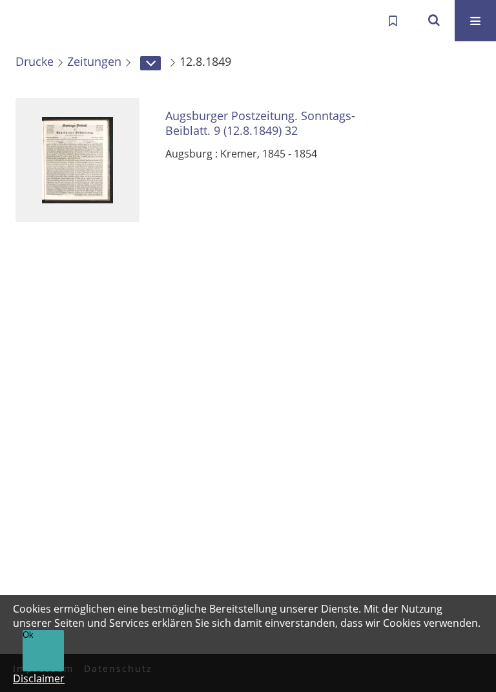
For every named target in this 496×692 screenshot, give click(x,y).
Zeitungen (94, 61)
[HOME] (23, 21)
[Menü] (475, 20)
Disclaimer (39, 678)
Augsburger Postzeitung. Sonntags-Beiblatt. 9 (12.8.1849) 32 (260, 122)
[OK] (434, 20)
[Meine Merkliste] (392, 20)
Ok (28, 635)
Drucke (35, 61)
